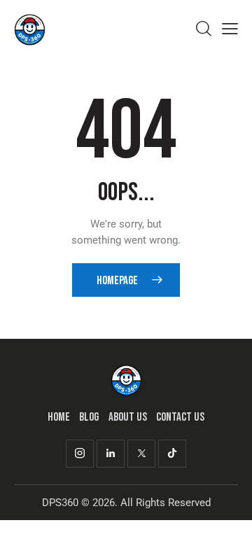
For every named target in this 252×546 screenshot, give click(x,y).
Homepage (117, 281)
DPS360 (60, 502)
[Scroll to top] (229, 523)
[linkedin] (111, 454)
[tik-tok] (172, 454)
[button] (230, 29)
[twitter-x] (141, 454)
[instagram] (80, 454)
